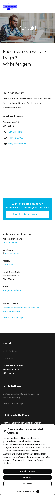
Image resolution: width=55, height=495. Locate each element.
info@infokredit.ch (17, 144)
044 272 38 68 (10, 243)
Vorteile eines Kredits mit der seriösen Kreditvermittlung (21, 309)
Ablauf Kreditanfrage (13, 317)
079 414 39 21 (12, 254)
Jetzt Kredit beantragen (26, 214)
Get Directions (15, 132)
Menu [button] (48, 6)
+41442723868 (15, 138)
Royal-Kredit (13, 6)
